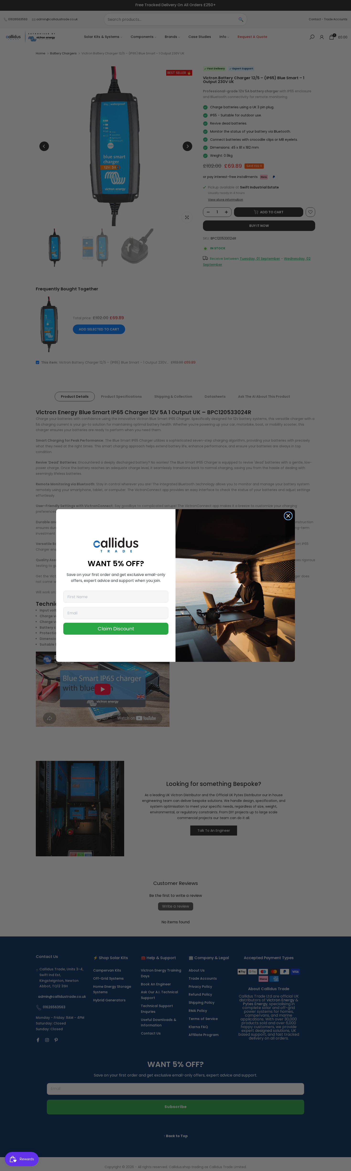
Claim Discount (116, 628)
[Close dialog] (288, 516)
